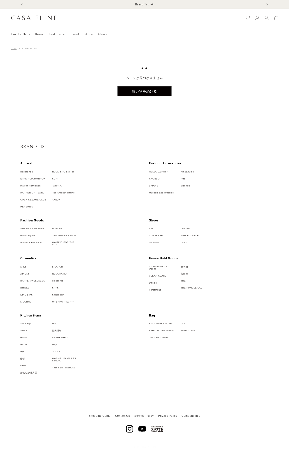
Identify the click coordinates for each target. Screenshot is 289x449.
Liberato (186, 229)
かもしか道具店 (28, 373)
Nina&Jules (187, 172)
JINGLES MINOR (159, 338)
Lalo (183, 324)
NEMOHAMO (59, 274)
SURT (55, 179)
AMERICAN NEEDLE (32, 229)
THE (183, 281)
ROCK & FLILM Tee (63, 172)
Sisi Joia (186, 186)
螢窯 (22, 359)
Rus (183, 179)
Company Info (191, 415)
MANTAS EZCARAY (31, 243)
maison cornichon (30, 186)
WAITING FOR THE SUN (63, 243)
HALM (23, 345)
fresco (24, 338)
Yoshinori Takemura (63, 368)
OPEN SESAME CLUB (33, 200)
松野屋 (184, 274)
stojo (55, 345)
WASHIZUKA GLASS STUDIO (64, 359)
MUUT (55, 324)
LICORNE (25, 302)
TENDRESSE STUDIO (65, 236)
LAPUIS (153, 186)
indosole (154, 243)
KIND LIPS (26, 295)
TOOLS (56, 352)
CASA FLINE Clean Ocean (160, 267)
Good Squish (28, 236)
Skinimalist (58, 295)
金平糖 (184, 267)
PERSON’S (26, 207)
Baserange (26, 172)
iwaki (23, 366)
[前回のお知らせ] (22, 4)
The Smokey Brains (63, 193)
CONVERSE (156, 236)
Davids (153, 283)
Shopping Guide (100, 415)
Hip (22, 352)
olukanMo (57, 281)
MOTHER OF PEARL (32, 193)
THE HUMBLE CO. (191, 288)
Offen (184, 243)
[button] (20, 34)
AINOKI (24, 274)
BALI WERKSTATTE (160, 324)
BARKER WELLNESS (32, 281)
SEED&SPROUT (61, 338)
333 (151, 229)
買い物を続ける (144, 91)
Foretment (155, 290)
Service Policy (144, 415)
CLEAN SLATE (157, 276)
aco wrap (25, 324)
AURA (23, 331)
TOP (13, 48)
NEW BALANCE (190, 236)
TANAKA (57, 186)
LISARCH (57, 267)
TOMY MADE (188, 331)
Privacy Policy (167, 415)
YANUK (56, 200)
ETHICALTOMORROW (33, 179)
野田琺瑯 (57, 331)
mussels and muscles (161, 193)
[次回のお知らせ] (267, 4)
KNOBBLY (155, 179)
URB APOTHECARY (63, 302)
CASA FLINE (150, 447)
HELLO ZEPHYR (158, 172)
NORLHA (57, 229)
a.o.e (23, 267)
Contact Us (122, 415)
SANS (55, 288)
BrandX (24, 288)
